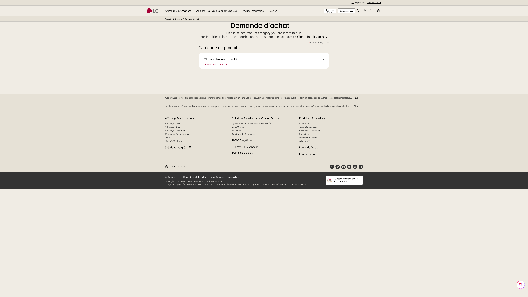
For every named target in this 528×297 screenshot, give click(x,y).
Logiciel (168, 137)
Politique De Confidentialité (193, 177)
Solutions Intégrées (176, 147)
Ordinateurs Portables (309, 137)
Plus (356, 98)
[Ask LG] (521, 285)
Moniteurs (304, 123)
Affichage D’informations (178, 10)
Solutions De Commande (243, 134)
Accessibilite (234, 177)
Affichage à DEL (172, 127)
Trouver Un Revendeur (245, 146)
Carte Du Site (171, 177)
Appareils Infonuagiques (310, 130)
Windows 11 (304, 141)
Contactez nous (308, 154)
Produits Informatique (253, 10)
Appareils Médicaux (308, 127)
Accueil (168, 19)
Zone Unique (238, 127)
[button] (358, 11)
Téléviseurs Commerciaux (177, 134)
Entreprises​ (177, 19)
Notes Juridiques (217, 177)
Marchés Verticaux (173, 141)
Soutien (273, 10)
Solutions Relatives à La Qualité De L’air (216, 10)
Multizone (236, 130)
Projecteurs (304, 134)
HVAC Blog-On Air (243, 140)
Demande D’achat (242, 152)
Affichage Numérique (175, 130)
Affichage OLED (172, 123)
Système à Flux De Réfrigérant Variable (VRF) (253, 123)
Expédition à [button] (368, 2)
